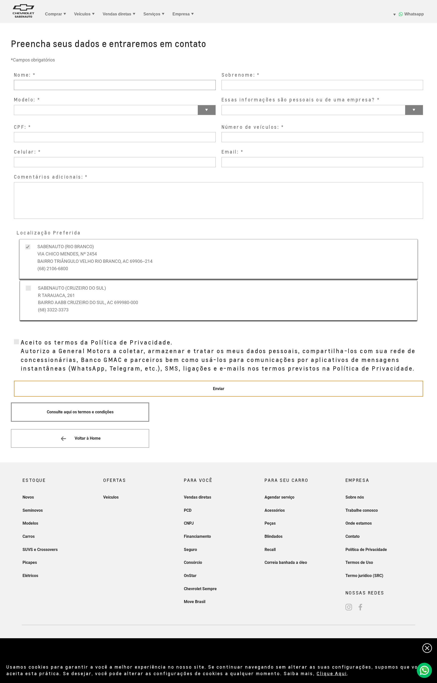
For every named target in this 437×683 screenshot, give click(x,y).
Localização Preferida (49, 233)
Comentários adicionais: (48, 177)
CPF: (20, 127)
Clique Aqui (332, 673)
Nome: (22, 75)
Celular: (25, 152)
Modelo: (25, 99)
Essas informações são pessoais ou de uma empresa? (298, 99)
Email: (230, 152)
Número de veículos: (250, 127)
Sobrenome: (238, 75)
